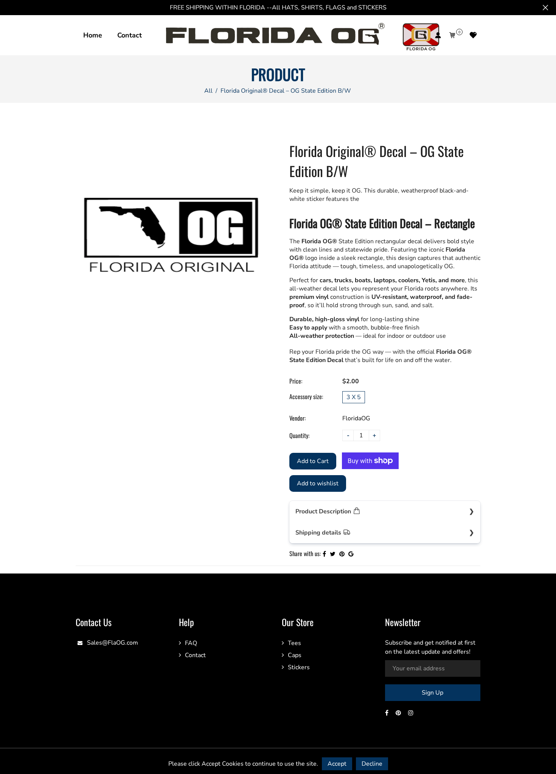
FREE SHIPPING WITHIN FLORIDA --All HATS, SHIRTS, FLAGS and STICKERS (278, 7)
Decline (372, 764)
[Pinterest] (399, 713)
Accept (337, 764)
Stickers (299, 667)
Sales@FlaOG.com (112, 643)
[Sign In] (438, 35)
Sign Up (432, 693)
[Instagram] (411, 713)
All (208, 91)
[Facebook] (387, 713)
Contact (129, 35)
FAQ (191, 643)
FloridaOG (356, 418)
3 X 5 (353, 397)
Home (92, 35)
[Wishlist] (473, 35)
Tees (294, 643)
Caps (294, 655)
